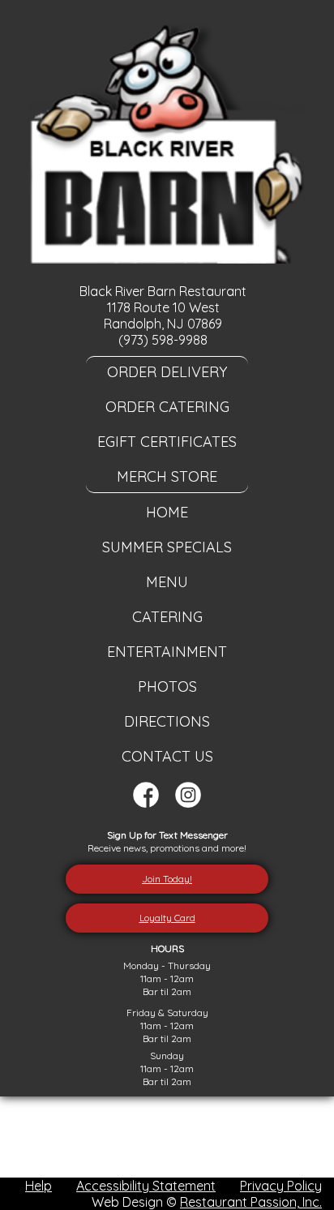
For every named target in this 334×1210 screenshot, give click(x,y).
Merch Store (167, 476)
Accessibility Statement (146, 1186)
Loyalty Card (167, 918)
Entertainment (167, 651)
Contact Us (167, 756)
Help (38, 1186)
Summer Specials (167, 547)
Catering (167, 616)
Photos (167, 686)
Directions (167, 721)
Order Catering (167, 406)
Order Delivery (167, 372)
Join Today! (167, 879)
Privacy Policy (281, 1186)
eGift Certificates (167, 441)
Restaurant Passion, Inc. (251, 1202)
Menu (167, 582)
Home (167, 512)
